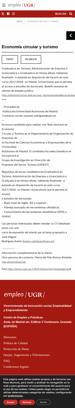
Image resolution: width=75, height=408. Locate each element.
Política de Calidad (15, 343)
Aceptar (10, 402)
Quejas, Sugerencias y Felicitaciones (26, 355)
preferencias (15, 395)
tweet (10, 59)
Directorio (9, 337)
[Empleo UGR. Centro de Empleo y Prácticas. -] (22, 5)
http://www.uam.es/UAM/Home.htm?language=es (38, 269)
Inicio (19, 21)
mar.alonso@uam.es (14, 262)
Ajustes (43, 402)
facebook (31, 59)
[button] (3, 14)
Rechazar (27, 402)
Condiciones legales (16, 366)
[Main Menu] (4, 5)
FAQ (6, 361)
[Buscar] (70, 13)
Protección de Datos (16, 349)
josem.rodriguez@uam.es (38, 241)
